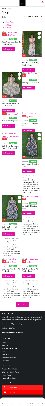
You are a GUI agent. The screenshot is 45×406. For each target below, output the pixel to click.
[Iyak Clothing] (23, 3)
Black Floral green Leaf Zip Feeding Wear (11, 43)
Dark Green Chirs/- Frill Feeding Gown (30, 270)
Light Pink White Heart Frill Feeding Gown (11, 270)
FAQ (3, 351)
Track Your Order (10, 357)
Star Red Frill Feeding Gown (29, 207)
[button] (41, 3)
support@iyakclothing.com (15, 324)
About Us (5, 345)
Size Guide (5, 354)
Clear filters (9, 22)
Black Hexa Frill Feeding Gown (30, 165)
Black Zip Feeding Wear (30, 83)
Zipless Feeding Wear (11, 348)
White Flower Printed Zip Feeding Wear (31, 64)
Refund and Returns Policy (10, 372)
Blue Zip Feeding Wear (10, 121)
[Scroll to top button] (41, 395)
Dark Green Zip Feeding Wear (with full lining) (10, 147)
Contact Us (5, 361)
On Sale (8, 27)
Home (4, 8)
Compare (19, 37)
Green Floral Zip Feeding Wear (31, 124)
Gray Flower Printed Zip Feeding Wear (10, 104)
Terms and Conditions (9, 378)
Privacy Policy (6, 375)
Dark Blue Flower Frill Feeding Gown (9, 228)
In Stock (8, 25)
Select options (8, 49)
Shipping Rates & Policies (10, 369)
